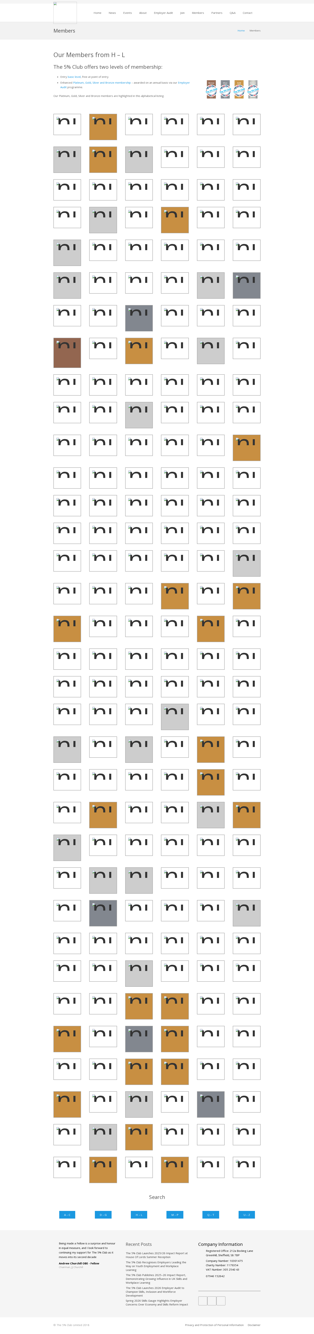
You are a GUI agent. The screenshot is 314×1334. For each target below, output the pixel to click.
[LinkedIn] (202, 1300)
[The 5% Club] (65, 13)
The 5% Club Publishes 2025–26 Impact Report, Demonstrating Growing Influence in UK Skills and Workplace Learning (156, 1278)
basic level (74, 77)
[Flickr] (221, 1300)
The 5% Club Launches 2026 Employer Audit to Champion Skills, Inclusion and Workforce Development (155, 1291)
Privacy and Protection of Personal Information (214, 1325)
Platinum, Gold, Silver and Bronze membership (102, 82)
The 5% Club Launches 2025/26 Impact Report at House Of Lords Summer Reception (157, 1255)
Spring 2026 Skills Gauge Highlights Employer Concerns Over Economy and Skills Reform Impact (157, 1302)
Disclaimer (254, 1325)
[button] (118, 12)
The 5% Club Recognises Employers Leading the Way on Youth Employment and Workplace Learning (156, 1266)
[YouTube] (211, 1300)
